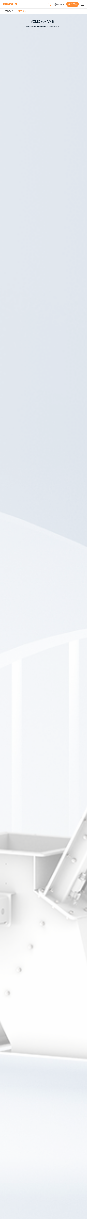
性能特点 (9, 11)
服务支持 (22, 11)
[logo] (10, 4)
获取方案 (72, 4)
